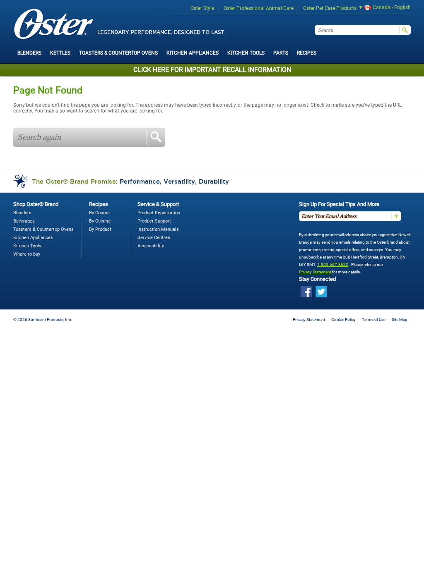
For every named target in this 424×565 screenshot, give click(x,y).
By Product (100, 229)
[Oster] (53, 24)
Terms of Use (373, 319)
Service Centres (153, 237)
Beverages (24, 221)
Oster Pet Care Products (330, 8)
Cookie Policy (343, 319)
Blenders (22, 212)
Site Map (399, 319)
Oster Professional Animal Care (259, 8)
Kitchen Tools (27, 246)
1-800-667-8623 (332, 264)
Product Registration (158, 212)
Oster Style (202, 8)
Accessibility (150, 246)
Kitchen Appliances (33, 237)
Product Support (154, 221)
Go (155, 137)
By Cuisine (100, 221)
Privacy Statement (315, 272)
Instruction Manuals (158, 229)
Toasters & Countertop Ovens (43, 229)
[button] (382, 8)
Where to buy (26, 254)
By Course (99, 212)
